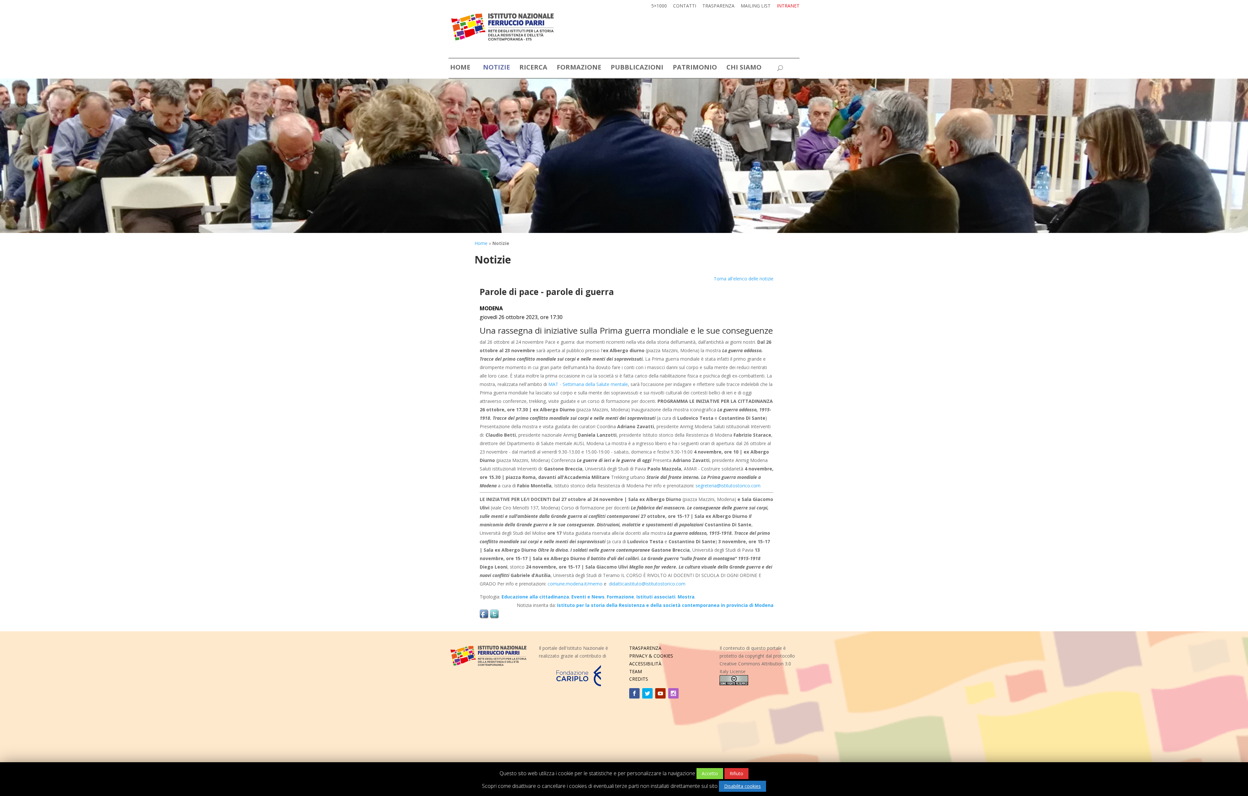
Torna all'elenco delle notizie (744, 279)
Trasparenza (718, 6)
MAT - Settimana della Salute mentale (588, 384)
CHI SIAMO (743, 68)
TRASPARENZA (645, 648)
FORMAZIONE (579, 68)
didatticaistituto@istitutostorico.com (647, 584)
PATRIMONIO (695, 68)
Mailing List (756, 6)
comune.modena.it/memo (575, 584)
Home (481, 243)
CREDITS (638, 679)
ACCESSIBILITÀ (645, 664)
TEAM (635, 671)
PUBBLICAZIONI (637, 68)
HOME (460, 68)
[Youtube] (660, 693)
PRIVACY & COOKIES (651, 656)
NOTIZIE (496, 68)
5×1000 (659, 6)
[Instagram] (673, 693)
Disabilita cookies (742, 786)
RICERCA (533, 68)
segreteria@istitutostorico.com (728, 485)
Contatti (684, 6)
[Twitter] (647, 693)
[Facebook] (634, 693)
